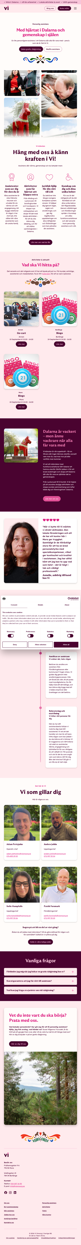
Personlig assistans (49, 1203)
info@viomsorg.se (17, 1186)
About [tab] (67, 605)
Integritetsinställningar (66, 1238)
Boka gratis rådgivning (31, 49)
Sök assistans (9, 1211)
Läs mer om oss (51, 499)
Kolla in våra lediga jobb (40, 942)
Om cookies (10, 1238)
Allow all (66, 644)
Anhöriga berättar (11, 1219)
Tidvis (44, 1211)
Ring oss (50, 8)
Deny (15, 644)
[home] (6, 8)
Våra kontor (46, 1215)
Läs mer (21, 344)
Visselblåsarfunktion (48, 1238)
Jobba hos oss (9, 1215)
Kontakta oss (9, 1222)
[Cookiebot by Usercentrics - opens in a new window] (69, 598)
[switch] (31, 635)
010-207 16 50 (16, 1184)
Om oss (6, 1203)
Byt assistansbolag (11, 1207)
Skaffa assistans (53, 49)
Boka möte (64, 8)
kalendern (46, 274)
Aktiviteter (46, 1207)
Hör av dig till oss (18, 1044)
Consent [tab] (14, 605)
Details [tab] (40, 605)
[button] (75, 8)
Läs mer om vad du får (40, 242)
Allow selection (40, 644)
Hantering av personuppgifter (28, 1238)
